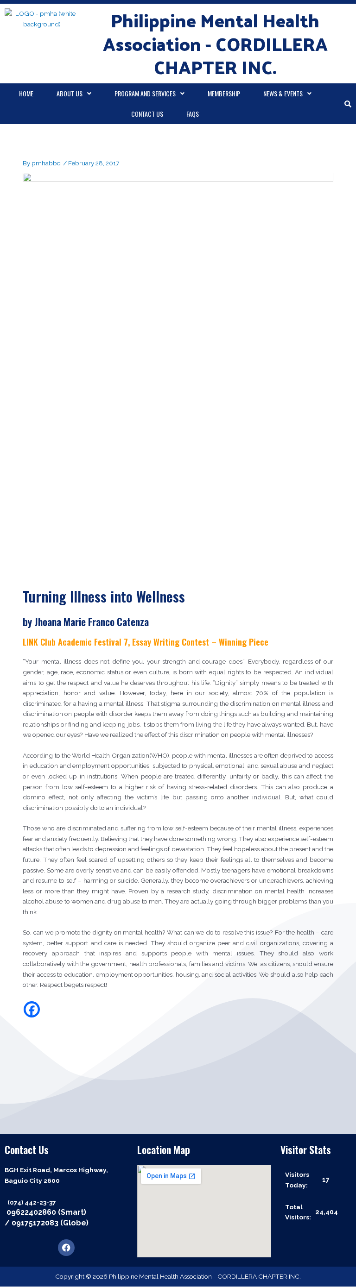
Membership (224, 93)
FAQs (192, 114)
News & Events (283, 93)
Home (26, 93)
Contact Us (147, 114)
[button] (74, 93)
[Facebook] (32, 1009)
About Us (70, 93)
